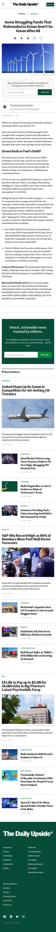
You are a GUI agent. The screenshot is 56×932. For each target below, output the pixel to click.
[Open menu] (4, 4)
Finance (21, 14)
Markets (34, 14)
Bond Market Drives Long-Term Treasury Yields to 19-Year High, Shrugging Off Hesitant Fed (36, 463)
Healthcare (26, 771)
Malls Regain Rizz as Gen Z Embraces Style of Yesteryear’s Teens (36, 489)
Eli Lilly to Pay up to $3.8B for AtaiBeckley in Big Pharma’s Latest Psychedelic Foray (24, 685)
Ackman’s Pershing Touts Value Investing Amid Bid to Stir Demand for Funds (36, 513)
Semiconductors (28, 648)
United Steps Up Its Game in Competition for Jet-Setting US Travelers (25, 390)
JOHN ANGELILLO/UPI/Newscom (45, 578)
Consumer (6, 381)
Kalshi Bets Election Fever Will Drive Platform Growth (36, 632)
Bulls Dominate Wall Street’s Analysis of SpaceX (37, 755)
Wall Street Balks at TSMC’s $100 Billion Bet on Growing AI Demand (36, 655)
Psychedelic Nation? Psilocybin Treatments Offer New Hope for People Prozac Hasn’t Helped (37, 779)
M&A (3, 676)
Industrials (26, 750)
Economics (25, 454)
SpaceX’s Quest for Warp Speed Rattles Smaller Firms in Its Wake (37, 806)
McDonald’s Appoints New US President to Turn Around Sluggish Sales (37, 610)
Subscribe (45, 92)
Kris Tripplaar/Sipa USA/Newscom (43, 725)
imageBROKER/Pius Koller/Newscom (43, 429)
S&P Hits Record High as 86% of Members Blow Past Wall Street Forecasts (26, 539)
